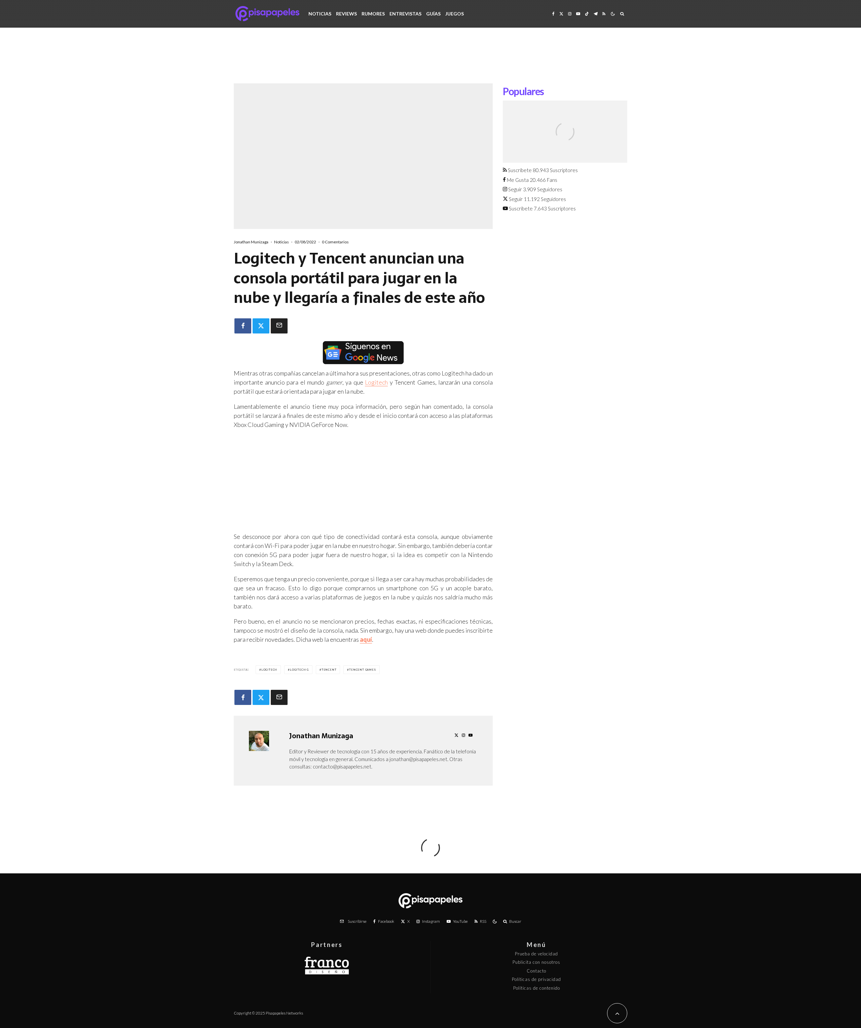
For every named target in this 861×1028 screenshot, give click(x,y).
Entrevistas (405, 13)
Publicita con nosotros (536, 962)
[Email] (279, 325)
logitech (269, 669)
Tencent (329, 669)
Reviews (346, 13)
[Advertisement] (430, 60)
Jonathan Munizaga (251, 241)
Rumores (373, 13)
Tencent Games (362, 669)
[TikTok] (587, 13)
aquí (366, 639)
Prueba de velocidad (536, 953)
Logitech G (299, 669)
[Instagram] (570, 13)
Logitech (376, 382)
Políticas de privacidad (536, 979)
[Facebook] (553, 13)
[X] (561, 13)
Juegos (454, 13)
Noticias (319, 13)
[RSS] (604, 13)
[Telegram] (595, 13)
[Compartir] (242, 325)
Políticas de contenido (536, 988)
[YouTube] (578, 13)
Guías (433, 13)
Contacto (536, 971)
